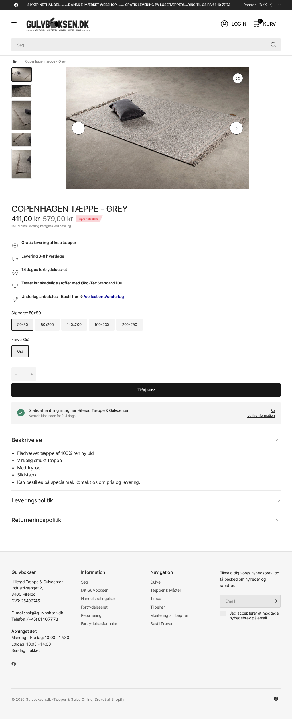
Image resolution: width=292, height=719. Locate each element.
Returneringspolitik (36, 520)
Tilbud (155, 598)
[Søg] (273, 44)
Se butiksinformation (261, 413)
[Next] (236, 128)
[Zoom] (238, 78)
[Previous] (78, 128)
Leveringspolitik (32, 500)
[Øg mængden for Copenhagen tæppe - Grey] (16, 374)
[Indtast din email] (275, 601)
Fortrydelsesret (94, 607)
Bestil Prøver (161, 623)
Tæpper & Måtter (165, 590)
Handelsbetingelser (98, 598)
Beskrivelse (26, 440)
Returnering (91, 615)
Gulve (155, 582)
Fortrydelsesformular (99, 623)
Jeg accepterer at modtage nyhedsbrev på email (254, 616)
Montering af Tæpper (169, 615)
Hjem (15, 61)
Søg (84, 582)
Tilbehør (157, 607)
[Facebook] (16, 4)
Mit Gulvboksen (95, 590)
